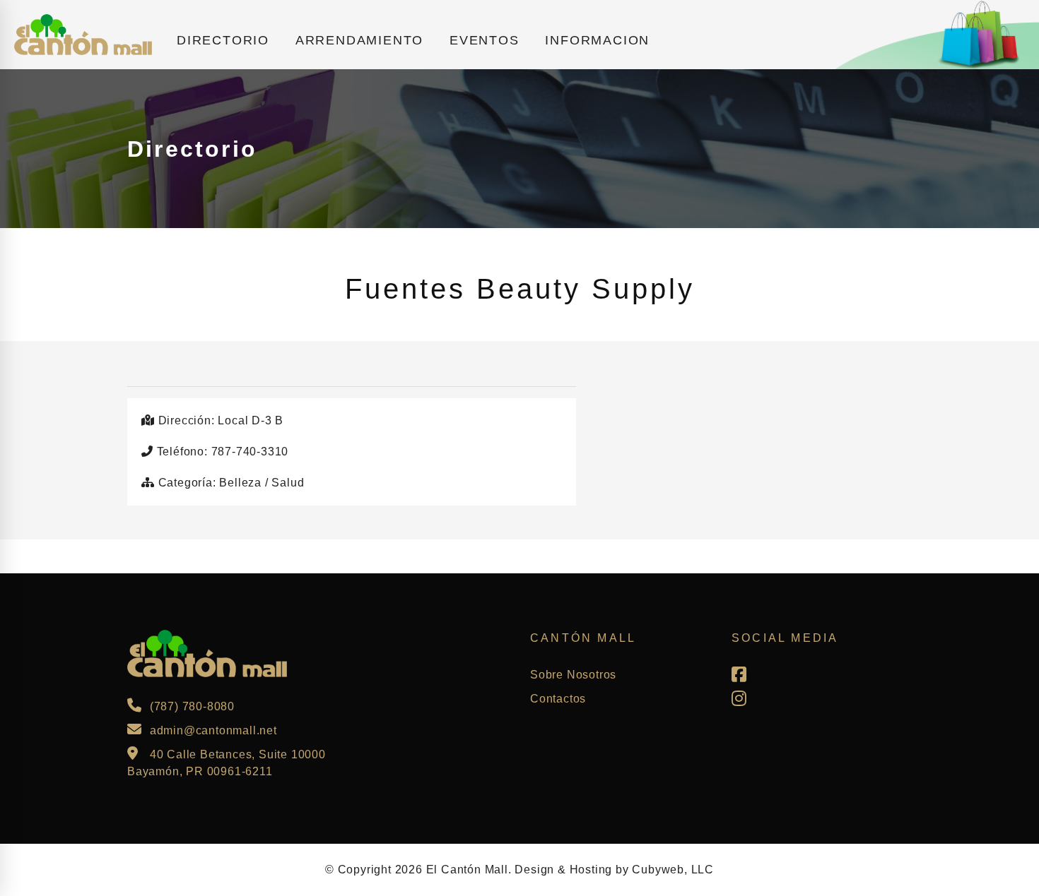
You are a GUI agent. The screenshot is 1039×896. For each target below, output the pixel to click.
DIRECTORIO (223, 40)
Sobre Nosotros (573, 675)
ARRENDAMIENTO (359, 40)
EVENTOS (485, 40)
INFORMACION (597, 40)
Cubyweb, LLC (673, 870)
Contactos (558, 699)
